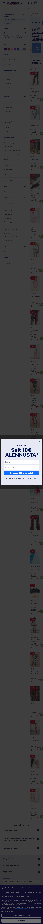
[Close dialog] (39, 441)
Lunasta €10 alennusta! (21, 473)
